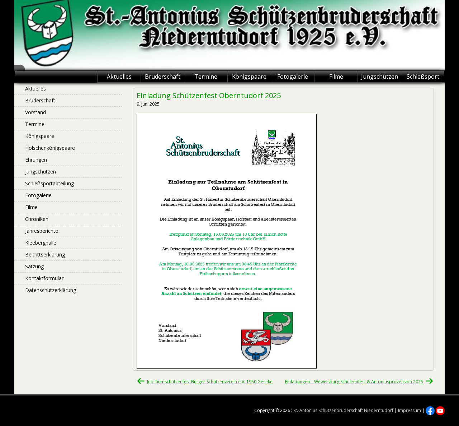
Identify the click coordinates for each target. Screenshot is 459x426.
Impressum (409, 410)
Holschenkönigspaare (50, 147)
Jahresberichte (41, 230)
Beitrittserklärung (45, 254)
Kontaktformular (44, 278)
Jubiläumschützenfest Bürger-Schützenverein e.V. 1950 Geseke (210, 382)
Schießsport (423, 76)
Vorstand (35, 112)
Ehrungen (36, 159)
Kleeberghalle (40, 242)
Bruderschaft (162, 76)
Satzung (34, 266)
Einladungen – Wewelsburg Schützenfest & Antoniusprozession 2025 (354, 382)
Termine (205, 76)
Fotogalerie (292, 76)
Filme (336, 76)
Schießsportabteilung (49, 183)
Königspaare (249, 76)
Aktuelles (119, 76)
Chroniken (36, 219)
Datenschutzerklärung (50, 290)
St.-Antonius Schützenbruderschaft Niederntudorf (343, 410)
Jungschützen (379, 76)
